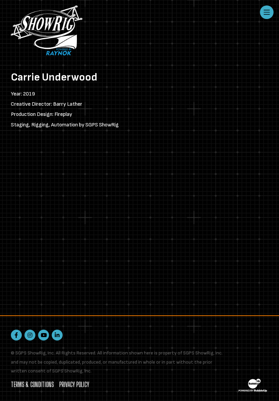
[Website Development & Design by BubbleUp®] (252, 385)
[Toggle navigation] (267, 12)
